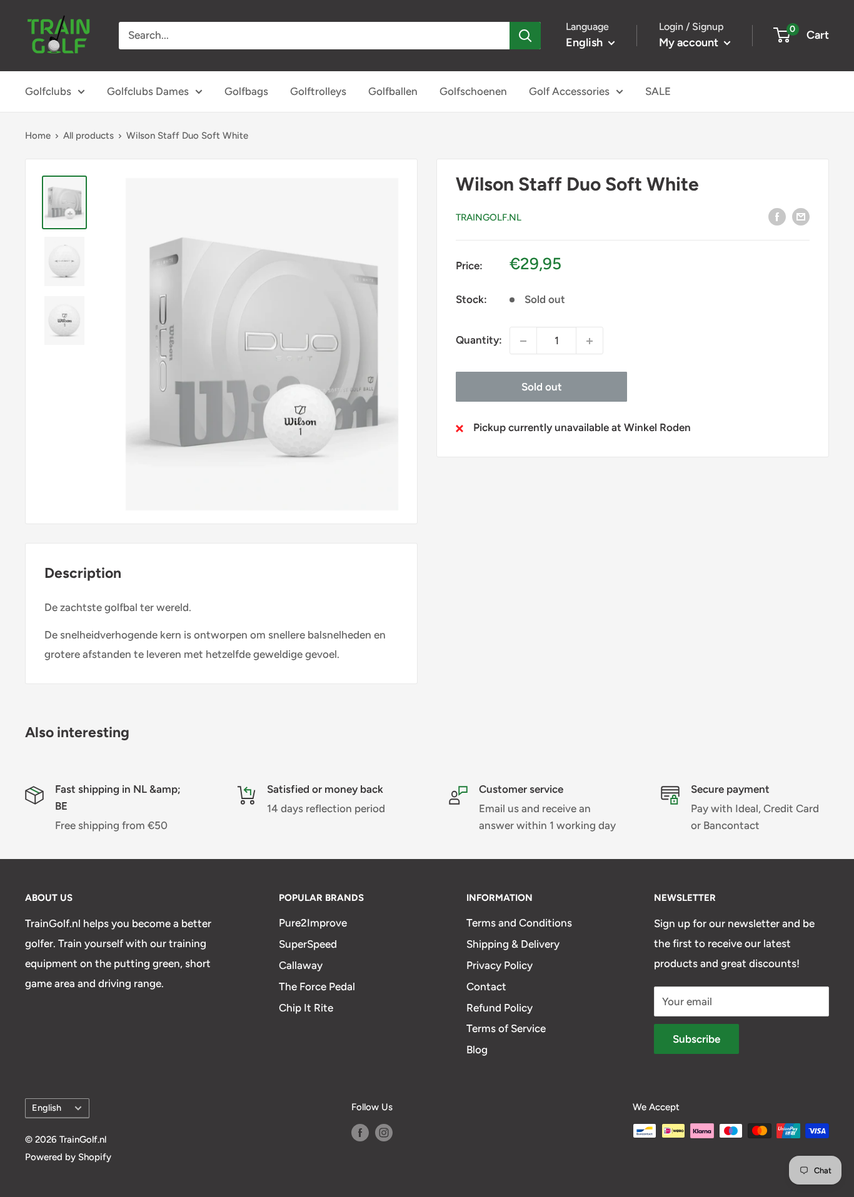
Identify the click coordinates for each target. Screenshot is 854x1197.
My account (690, 42)
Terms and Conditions (519, 922)
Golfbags (246, 91)
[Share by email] (801, 216)
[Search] (525, 35)
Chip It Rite (306, 1007)
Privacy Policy (499, 965)
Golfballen (393, 91)
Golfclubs (48, 91)
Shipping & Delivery (513, 944)
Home (38, 135)
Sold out (541, 387)
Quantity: (479, 340)
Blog (477, 1049)
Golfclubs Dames (148, 91)
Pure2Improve (313, 922)
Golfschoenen (473, 91)
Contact (486, 986)
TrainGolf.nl (488, 217)
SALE (658, 91)
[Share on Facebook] (777, 216)
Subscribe (696, 1039)
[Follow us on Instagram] (384, 1132)
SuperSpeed (308, 944)
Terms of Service (506, 1028)
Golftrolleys (318, 91)
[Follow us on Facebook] (360, 1132)
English (46, 1107)
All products (88, 135)
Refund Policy (499, 1007)
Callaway (301, 965)
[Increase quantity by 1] (589, 341)
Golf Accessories (569, 91)
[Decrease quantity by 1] (523, 341)
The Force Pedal (317, 986)
